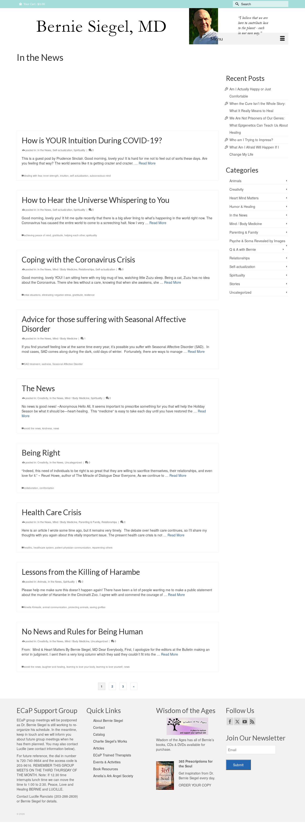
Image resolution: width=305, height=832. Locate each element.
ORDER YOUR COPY (195, 785)
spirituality (91, 235)
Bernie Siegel (31, 801)
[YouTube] (244, 721)
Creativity (42, 97)
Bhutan (28, 123)
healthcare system (44, 547)
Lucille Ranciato (41, 796)
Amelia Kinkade (32, 607)
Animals (41, 581)
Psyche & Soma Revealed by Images (257, 240)
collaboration (31, 488)
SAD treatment (32, 364)
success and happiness (109, 123)
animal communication (55, 607)
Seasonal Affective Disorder (67, 364)
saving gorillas (97, 607)
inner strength (51, 175)
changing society (43, 123)
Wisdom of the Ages (171, 739)
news (56, 428)
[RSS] (252, 721)
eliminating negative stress (56, 295)
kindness (47, 428)
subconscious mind (100, 175)
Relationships (72, 97)
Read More (174, 110)
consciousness (61, 123)
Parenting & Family (89, 522)
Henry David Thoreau (82, 123)
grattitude (57, 235)
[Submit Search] (236, 4)
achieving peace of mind (37, 235)
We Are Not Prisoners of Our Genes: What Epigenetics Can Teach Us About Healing (258, 125)
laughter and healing (53, 666)
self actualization (79, 175)
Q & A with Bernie (242, 249)
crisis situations (32, 295)
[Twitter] (237, 721)
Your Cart (34, 4)
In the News (56, 97)
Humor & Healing (242, 206)
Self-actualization (91, 97)
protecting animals (78, 607)
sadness (46, 364)
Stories (234, 283)
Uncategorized (73, 462)
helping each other (74, 235)
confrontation (47, 488)
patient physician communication (73, 547)
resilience (89, 295)
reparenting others (102, 547)
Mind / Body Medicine (65, 269)
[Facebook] (230, 721)
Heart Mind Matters (244, 197)
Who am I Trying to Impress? (251, 139)
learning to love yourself (109, 666)
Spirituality (79, 150)
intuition (64, 175)
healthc (28, 547)
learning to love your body (80, 666)
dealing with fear (33, 175)
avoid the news (32, 428)
